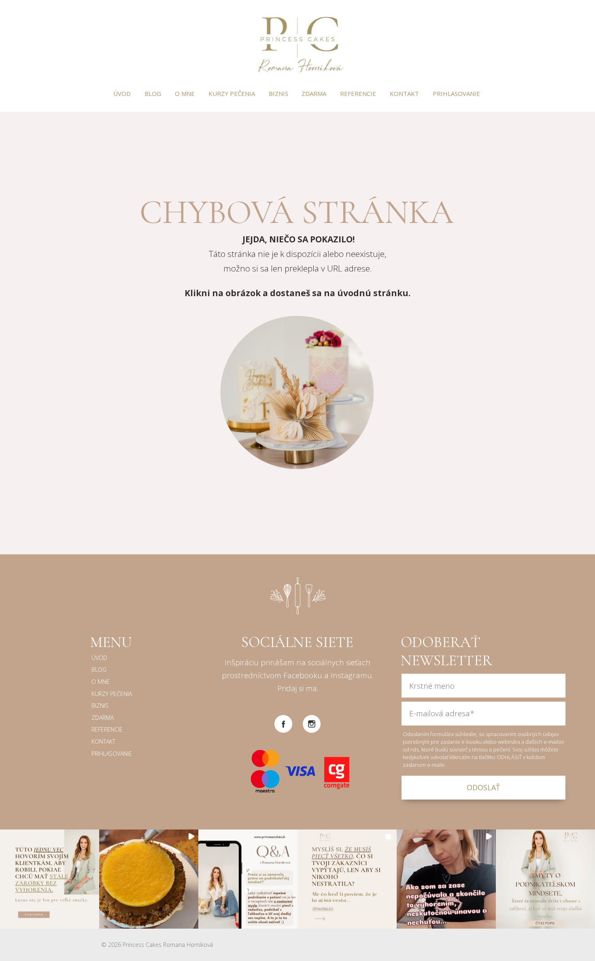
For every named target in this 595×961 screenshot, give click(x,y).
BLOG (152, 93)
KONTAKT (404, 93)
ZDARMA (314, 93)
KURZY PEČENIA (231, 93)
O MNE (185, 93)
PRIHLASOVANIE (456, 93)
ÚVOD (122, 93)
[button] (49, 879)
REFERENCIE (358, 93)
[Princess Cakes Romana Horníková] (298, 43)
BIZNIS (278, 93)
